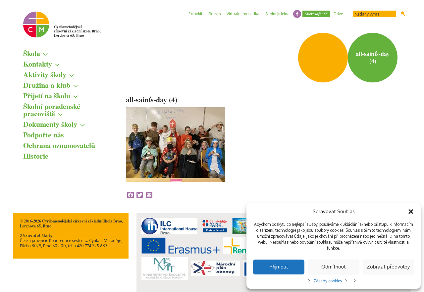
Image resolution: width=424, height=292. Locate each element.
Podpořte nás (43, 134)
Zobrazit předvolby (388, 267)
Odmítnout (333, 267)
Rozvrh (214, 13)
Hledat (403, 14)
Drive (338, 13)
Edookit (195, 13)
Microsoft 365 (316, 14)
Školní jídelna (277, 13)
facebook (297, 14)
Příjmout (279, 267)
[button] (410, 211)
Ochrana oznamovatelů (59, 145)
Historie (35, 155)
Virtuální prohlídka (243, 13)
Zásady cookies (327, 280)
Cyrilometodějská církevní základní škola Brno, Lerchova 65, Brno (77, 31)
